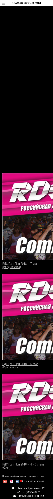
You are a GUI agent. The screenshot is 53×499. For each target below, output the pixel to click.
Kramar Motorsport (26, 3)
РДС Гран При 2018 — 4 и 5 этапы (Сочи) (23, 466)
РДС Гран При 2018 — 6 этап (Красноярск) (20, 365)
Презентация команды (34, 480)
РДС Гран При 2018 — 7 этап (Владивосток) (20, 265)
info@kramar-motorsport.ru (31, 495)
